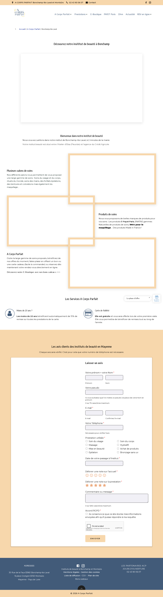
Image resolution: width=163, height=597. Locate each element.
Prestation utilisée (95, 438)
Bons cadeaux (81, 579)
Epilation (93, 452)
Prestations (80, 14)
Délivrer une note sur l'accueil (101, 471)
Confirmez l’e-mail (113, 418)
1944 (120, 14)
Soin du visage (96, 441)
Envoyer (95, 539)
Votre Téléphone (94, 423)
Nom (107, 383)
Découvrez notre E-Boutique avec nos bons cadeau (31, 272)
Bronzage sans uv (129, 452)
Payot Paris (128, 221)
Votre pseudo (92, 388)
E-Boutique (95, 14)
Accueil (22, 29)
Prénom (88, 383)
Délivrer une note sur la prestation (103, 482)
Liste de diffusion (72, 575)
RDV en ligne (143, 14)
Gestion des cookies (90, 572)
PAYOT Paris (110, 14)
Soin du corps (127, 441)
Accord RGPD (93, 510)
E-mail (89, 408)
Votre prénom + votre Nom (99, 372)
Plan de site (93, 575)
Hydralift (124, 445)
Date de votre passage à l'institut (102, 458)
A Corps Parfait (62, 14)
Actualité (130, 14)
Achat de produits (129, 449)
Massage (93, 445)
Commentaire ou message (99, 492)
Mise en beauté (96, 449)
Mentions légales (71, 572)
